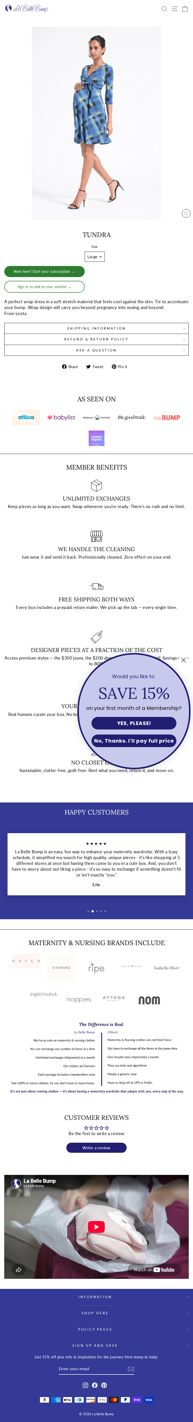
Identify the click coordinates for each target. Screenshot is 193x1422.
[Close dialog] (183, 660)
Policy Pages (95, 1329)
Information (95, 1297)
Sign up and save (95, 1345)
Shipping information (96, 328)
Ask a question (96, 350)
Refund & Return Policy (96, 339)
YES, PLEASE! (134, 723)
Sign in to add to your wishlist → (45, 287)
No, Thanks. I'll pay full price (134, 740)
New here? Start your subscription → (44, 271)
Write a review (96, 1147)
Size (94, 247)
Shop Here (95, 1313)
